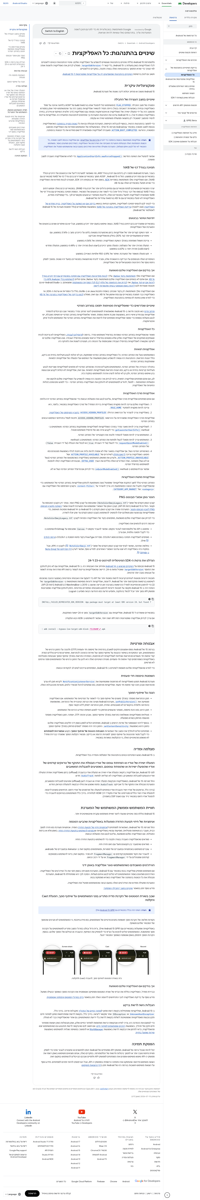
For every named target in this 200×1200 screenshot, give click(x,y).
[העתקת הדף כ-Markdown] (60, 53)
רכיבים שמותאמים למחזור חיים (110, 1026)
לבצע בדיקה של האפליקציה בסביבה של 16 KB (62, 294)
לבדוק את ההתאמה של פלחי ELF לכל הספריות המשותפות (99, 282)
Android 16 (75, 1146)
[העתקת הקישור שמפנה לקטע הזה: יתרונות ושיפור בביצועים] (126, 218)
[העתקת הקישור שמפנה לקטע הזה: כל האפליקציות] (135, 329)
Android (156, 1144)
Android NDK (47, 1159)
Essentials (167, 3)
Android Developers (147, 43)
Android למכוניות (99, 1154)
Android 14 (75, 1154)
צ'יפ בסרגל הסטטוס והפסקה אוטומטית (65, 997)
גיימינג (130, 1144)
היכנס (5, 3)
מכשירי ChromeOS (99, 1150)
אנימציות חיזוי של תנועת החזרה (93, 827)
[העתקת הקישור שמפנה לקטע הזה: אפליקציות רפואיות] (131, 349)
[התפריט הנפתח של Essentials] (158, 3)
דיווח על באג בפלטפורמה (16, 1141)
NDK (107, 179)
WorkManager (96, 1029)
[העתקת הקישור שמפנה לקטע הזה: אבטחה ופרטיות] (127, 643)
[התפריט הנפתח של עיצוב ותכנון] (136, 3)
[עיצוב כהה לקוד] (149, 599)
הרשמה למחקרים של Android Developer (18, 1155)
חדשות (157, 1162)
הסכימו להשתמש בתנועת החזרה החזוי (77, 830)
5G (132, 1166)
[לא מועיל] (40, 43)
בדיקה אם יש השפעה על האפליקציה (78, 203)
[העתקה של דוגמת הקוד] (152, 599)
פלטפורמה (191, 11)
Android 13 (75, 1159)
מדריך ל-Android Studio (43, 1141)
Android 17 (75, 1141)
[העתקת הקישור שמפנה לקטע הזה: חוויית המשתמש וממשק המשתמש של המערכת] (78, 808)
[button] (184, 60)
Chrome (113, 1181)
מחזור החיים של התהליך (90, 1011)
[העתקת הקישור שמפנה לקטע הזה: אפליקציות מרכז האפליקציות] (120, 393)
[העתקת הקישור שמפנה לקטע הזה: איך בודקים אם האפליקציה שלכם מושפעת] (106, 270)
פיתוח (126, 3)
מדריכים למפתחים (45, 1146)
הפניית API (49, 1150)
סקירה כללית (190, 17)
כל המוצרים (61, 1181)
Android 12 (75, 1163)
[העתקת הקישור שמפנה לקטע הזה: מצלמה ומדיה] (131, 749)
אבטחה (157, 1153)
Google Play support (18, 1150)
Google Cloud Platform (81, 1181)
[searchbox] (182, 26)
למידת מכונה (128, 1149)
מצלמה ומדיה (127, 1157)
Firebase (101, 1181)
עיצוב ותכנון (145, 3)
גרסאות (173, 17)
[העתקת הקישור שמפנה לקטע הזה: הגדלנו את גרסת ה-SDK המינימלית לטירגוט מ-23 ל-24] (85, 560)
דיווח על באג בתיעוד (18, 1146)
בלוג (158, 1166)
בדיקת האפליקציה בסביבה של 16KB (114, 207)
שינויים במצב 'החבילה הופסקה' (118, 888)
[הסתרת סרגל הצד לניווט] (167, 1195)
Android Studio (20, 3)
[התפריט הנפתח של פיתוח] (120, 3)
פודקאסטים (155, 1170)
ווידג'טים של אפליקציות (89, 140)
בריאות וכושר (128, 1153)
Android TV (102, 1159)
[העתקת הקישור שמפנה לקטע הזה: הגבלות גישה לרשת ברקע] (120, 1005)
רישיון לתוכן (104, 1089)
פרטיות (130, 1162)
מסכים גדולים (101, 1141)
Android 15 (75, 1150)
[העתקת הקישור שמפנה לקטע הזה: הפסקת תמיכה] (129, 1044)
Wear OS (103, 1146)
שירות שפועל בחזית (145, 1032)
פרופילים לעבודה (74, 334)
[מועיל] (44, 43)
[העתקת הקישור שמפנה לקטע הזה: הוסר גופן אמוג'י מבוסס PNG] (116, 497)
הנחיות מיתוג (139, 1193)
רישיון (149, 1193)
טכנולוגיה (157, 17)
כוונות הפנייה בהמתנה (67, 123)
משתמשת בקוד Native (124, 276)
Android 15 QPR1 (107, 910)
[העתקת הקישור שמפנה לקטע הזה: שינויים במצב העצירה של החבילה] (111, 99)
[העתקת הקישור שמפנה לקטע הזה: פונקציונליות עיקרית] (121, 86)
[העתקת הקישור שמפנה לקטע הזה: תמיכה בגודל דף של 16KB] (120, 167)
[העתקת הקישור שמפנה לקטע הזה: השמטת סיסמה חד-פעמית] (118, 676)
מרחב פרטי (149, 311)
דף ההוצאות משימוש (91, 1065)
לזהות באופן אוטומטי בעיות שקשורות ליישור (114, 286)
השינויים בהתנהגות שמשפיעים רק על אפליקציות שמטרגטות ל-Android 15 (98, 74)
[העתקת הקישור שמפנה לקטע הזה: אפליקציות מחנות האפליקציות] (119, 477)
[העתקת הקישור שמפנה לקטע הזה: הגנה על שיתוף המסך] (125, 693)
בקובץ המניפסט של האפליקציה (64, 412)
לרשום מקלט (119, 454)
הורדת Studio (47, 1154)
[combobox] (72, 3)
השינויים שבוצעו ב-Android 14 (119, 566)
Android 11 (75, 1168)
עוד (111, 3)
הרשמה (32, 1193)
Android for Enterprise (150, 1149)
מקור (158, 1157)
